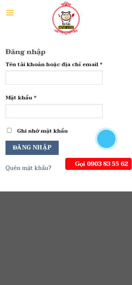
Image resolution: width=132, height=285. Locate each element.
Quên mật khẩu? (28, 168)
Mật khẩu (21, 98)
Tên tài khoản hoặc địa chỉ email (54, 64)
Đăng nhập (32, 147)
